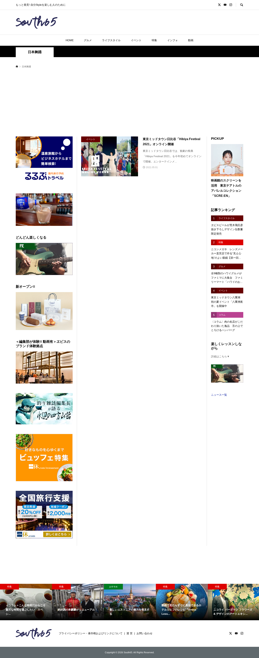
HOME (70, 40)
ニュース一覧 (219, 394)
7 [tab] (44, 227)
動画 (190, 40)
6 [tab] (40, 227)
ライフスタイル (111, 40)
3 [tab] (27, 227)
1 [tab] (18, 227)
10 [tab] (57, 227)
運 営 (129, 633)
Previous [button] (20, 209)
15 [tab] (46, 230)
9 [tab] (53, 227)
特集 (154, 40)
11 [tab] (62, 227)
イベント (136, 40)
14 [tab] (42, 230)
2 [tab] (22, 227)
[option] (26, 602)
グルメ (88, 40)
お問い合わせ (144, 633)
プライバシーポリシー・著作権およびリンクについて (90, 633)
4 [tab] (31, 227)
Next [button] (68, 209)
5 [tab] (36, 227)
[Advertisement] (129, 102)
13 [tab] (70, 227)
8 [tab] (49, 227)
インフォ (172, 40)
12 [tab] (66, 227)
